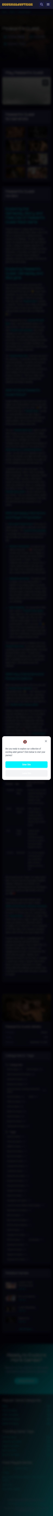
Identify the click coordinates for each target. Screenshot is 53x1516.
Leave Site (26, 773)
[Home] (17, 4)
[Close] (46, 741)
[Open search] (41, 4)
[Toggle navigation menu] (48, 4)
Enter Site (26, 764)
